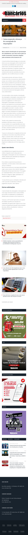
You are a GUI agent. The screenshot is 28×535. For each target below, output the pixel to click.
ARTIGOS (5, 439)
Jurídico (15, 525)
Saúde (9, 531)
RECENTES (10, 439)
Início (3, 525)
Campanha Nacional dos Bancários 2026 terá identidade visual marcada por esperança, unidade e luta (18, 455)
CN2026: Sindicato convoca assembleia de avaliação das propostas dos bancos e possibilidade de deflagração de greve (13, 242)
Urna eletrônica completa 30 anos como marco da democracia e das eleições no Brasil (14, 295)
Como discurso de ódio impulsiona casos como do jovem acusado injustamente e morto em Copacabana (14, 269)
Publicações (22, 525)
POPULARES (17, 439)
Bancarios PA (6, 47)
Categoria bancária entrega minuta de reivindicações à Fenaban (18, 446)
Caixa (21, 47)
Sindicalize (15, 531)
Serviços (4, 531)
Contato (22, 531)
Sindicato (9, 525)
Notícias (24, 47)
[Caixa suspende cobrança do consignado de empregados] (14, 31)
